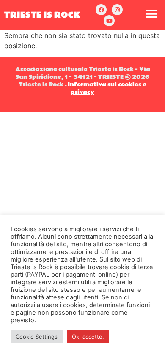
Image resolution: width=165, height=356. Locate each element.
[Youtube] (109, 20)
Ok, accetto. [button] (88, 336)
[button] (151, 13)
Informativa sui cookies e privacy (107, 89)
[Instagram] (117, 9)
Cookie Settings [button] (37, 336)
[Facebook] (101, 9)
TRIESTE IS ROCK (42, 15)
